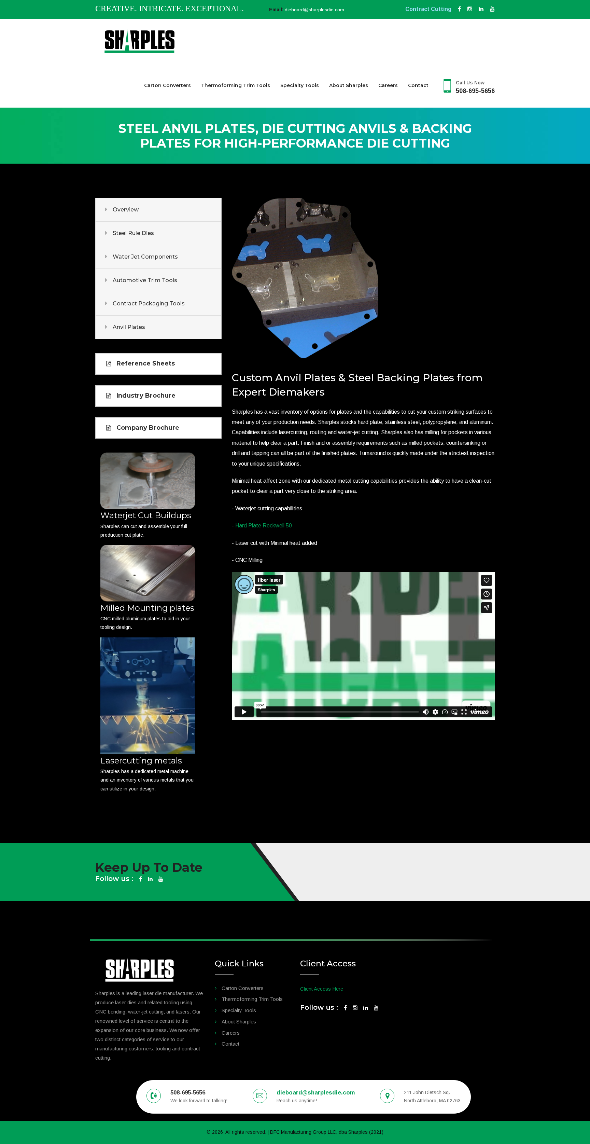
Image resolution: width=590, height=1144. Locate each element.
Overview (126, 209)
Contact (418, 85)
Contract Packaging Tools (149, 303)
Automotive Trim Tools (145, 280)
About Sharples (348, 85)
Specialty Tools (299, 85)
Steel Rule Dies (133, 233)
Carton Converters (167, 85)
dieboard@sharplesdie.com (314, 9)
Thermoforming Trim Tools (235, 85)
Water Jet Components (145, 256)
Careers (388, 85)
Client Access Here (321, 989)
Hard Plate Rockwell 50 (263, 525)
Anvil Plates (129, 327)
